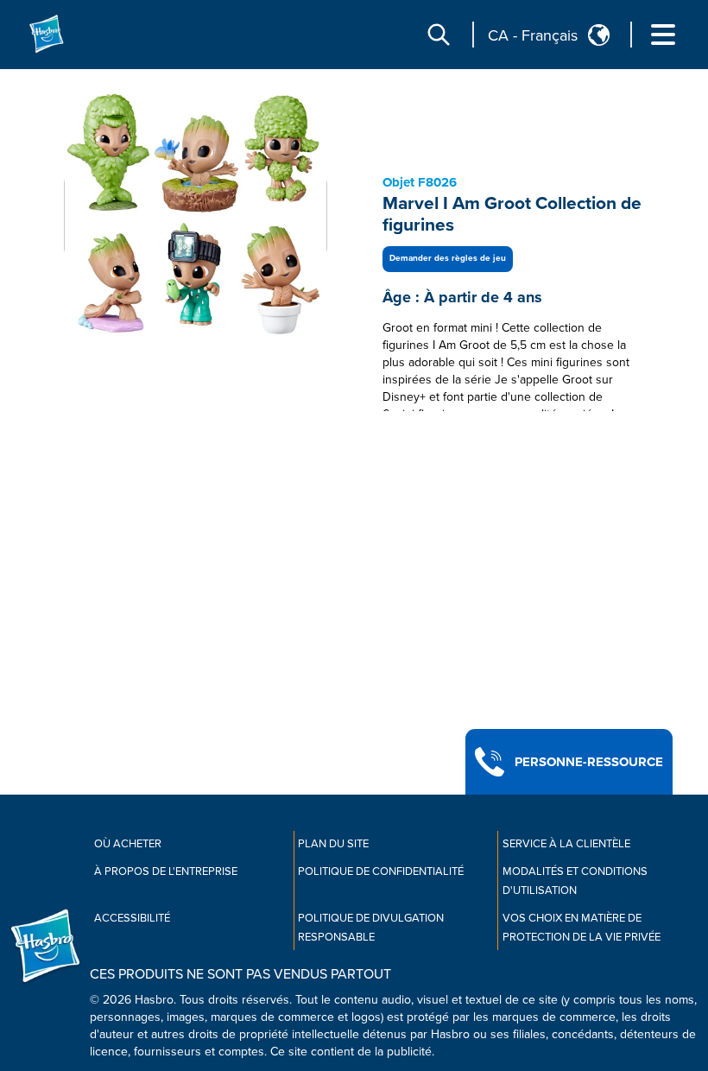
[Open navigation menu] (663, 34)
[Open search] (439, 35)
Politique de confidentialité (381, 871)
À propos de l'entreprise (165, 871)
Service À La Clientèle (566, 844)
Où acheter (127, 844)
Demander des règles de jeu (447, 258)
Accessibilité (132, 918)
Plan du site (333, 844)
